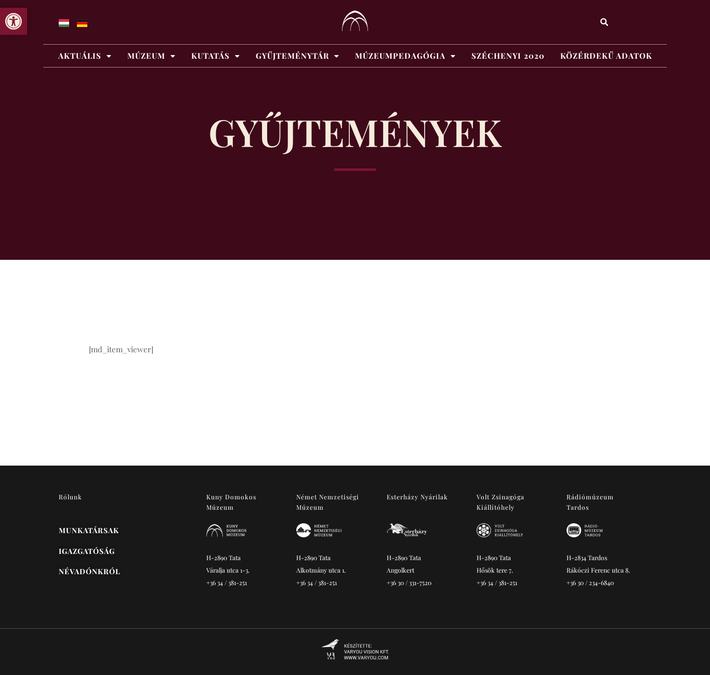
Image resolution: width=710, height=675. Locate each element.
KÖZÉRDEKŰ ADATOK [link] (606, 55)
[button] (85, 56)
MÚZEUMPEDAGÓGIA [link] (400, 55)
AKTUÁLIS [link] (79, 55)
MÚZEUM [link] (146, 55)
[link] (13, 21)
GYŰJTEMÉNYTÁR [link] (292, 55)
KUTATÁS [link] (210, 55)
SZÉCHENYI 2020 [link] (508, 55)
